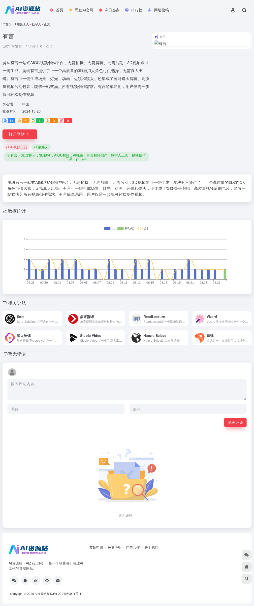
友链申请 (96, 547)
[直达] (59, 319)
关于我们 (151, 547)
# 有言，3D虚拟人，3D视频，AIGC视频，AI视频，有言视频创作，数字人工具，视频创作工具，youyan (76, 157)
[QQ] (25, 580)
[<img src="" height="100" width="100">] (14, 580)
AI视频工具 (21, 24)
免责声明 (115, 547)
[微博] (36, 580)
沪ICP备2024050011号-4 (64, 593)
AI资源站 (40, 593)
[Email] (57, 580)
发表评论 (235, 422)
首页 (8, 24)
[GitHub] (46, 580)
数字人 (36, 24)
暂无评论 (17, 353)
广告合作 (133, 547)
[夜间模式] (247, 579)
